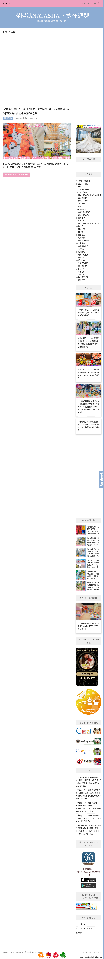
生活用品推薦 (83, 263)
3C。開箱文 (82, 266)
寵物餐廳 (81, 238)
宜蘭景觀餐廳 (83, 192)
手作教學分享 (83, 277)
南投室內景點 (8, 118)
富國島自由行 (83, 198)
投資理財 (81, 218)
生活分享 (81, 272)
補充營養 (81, 221)
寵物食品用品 (83, 255)
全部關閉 (87, 181)
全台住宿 (81, 243)
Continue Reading (20, 174)
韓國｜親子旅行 (84, 215)
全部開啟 (79, 181)
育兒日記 (81, 229)
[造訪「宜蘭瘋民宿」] (86, 907)
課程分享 (81, 280)
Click (101, 479)
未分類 (80, 232)
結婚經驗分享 (83, 252)
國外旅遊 (81, 249)
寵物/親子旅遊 (83, 240)
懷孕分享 (81, 226)
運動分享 (81, 269)
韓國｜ (80, 207)
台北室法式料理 (84, 212)
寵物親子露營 (83, 201)
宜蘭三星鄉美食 (84, 190)
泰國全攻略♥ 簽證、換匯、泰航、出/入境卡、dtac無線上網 (88, 818)
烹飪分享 (81, 274)
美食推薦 (81, 235)
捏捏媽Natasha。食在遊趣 (52, 16)
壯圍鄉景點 (82, 209)
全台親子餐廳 (83, 184)
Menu (7, 3)
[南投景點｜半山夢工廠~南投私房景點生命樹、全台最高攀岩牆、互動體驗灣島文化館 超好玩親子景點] (37, 141)
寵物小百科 (82, 257)
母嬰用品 (81, 187)
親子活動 (81, 204)
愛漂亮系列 (82, 260)
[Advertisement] (37, 75)
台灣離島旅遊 (83, 246)
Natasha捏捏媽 (21, 118)
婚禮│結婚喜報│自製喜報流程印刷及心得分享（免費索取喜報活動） (88, 783)
